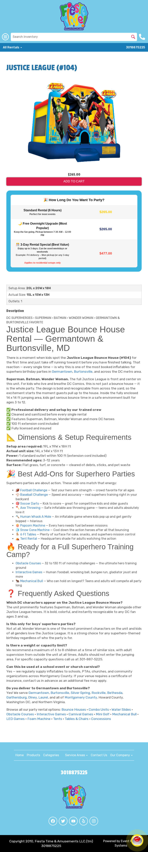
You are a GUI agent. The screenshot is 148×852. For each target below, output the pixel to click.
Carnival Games (81, 714)
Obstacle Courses (28, 563)
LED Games (15, 719)
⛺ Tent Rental (26, 538)
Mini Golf (102, 714)
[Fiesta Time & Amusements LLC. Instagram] (93, 821)
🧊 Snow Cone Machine (33, 530)
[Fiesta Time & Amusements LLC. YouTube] (73, 821)
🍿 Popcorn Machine (30, 525)
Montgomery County (81, 697)
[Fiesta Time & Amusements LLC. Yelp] (83, 821)
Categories (51, 755)
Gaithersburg (16, 697)
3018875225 (135, 47)
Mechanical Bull (124, 714)
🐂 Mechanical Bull (29, 581)
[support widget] (137, 840)
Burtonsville (83, 371)
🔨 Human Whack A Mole (33, 516)
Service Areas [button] (75, 755)
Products (33, 755)
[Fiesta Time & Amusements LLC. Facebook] (53, 821)
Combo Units (99, 709)
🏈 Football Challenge (31, 490)
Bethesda (114, 693)
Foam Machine (38, 719)
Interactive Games (29, 572)
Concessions (101, 719)
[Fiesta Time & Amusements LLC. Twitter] (63, 821)
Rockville (99, 693)
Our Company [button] (120, 755)
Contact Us (99, 755)
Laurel (43, 697)
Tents (57, 719)
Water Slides (121, 709)
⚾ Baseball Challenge (32, 494)
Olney (32, 697)
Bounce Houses (73, 709)
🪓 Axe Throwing (28, 508)
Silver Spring (80, 693)
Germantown (62, 371)
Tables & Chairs (76, 719)
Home (19, 755)
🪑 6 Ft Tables (26, 534)
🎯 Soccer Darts (27, 503)
